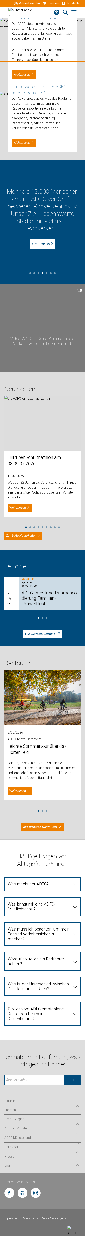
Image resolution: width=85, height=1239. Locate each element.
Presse (9, 1156)
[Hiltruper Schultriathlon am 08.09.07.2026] (42, 423)
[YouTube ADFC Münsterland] (22, 1193)
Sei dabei (11, 1147)
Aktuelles (10, 1101)
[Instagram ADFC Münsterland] (36, 1193)
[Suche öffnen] (65, 12)
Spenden (53, 3)
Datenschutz (29, 1218)
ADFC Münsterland (17, 1138)
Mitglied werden (29, 3)
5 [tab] (47, 273)
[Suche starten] (72, 1080)
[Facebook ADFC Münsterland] (9, 1193)
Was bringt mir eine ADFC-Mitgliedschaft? (31, 906)
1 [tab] (30, 273)
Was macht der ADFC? (28, 884)
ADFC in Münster (16, 1128)
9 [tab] (59, 527)
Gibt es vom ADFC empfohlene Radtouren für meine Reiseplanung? (36, 1013)
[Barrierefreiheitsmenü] (56, 12)
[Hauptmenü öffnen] (74, 12)
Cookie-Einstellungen (53, 1218)
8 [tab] (55, 527)
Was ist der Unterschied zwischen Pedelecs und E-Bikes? (38, 986)
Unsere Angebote (17, 1119)
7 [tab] (55, 273)
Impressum (10, 1218)
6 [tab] (51, 273)
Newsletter (73, 3)
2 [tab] (34, 273)
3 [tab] (38, 273)
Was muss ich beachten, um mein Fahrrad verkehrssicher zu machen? (39, 934)
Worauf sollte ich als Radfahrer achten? (36, 961)
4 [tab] (42, 273)
